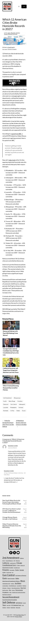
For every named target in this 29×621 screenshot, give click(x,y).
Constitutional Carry (9, 565)
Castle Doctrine (13, 563)
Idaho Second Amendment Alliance (11, 581)
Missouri (9, 588)
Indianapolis (22, 404)
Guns (4, 578)
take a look (12, 160)
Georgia (21, 570)
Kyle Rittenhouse (12, 585)
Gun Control (14, 404)
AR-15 (3, 560)
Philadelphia (13, 407)
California (5, 563)
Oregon (13, 590)
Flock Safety (12, 570)
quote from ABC (17, 134)
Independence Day (6, 583)
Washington (13, 607)
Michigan (24, 585)
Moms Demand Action (15, 588)
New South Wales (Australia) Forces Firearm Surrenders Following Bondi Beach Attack (11, 502)
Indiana (12, 583)
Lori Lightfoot (19, 585)
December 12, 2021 (13, 445)
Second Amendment (10, 597)
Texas (4, 605)
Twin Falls (8, 605)
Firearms (5, 570)
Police (10, 592)
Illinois (22, 581)
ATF (14, 560)
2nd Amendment (7, 398)
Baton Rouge (12, 401)
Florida (17, 570)
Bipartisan (18, 560)
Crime (18, 565)
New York (23, 588)
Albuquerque (17, 398)
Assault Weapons (9, 560)
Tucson (23, 410)
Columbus (19, 401)
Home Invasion (11, 578)
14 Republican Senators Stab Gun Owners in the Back (21, 422)
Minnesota (4, 588)
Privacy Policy (18, 616)
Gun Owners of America (20, 575)
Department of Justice (7, 567)
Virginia (8, 607)
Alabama (22, 558)
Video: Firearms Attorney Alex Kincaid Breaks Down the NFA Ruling (11, 525)
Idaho (17, 578)
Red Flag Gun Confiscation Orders (18, 592)
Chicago (19, 563)
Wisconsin (18, 607)
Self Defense (19, 602)
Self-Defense (8, 602)
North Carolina (5, 590)
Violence (4, 607)
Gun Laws (4, 49)
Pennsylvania (19, 590)
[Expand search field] (24, 6)
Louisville (5, 407)
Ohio (10, 590)
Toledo (18, 410)
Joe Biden (18, 583)
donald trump (17, 567)
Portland (21, 407)
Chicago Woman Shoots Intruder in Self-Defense (9, 518)
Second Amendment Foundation (9, 599)
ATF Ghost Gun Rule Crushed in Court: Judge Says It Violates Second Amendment (11, 510)
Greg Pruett (11, 47)
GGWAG (4, 572)
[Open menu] (19, 6)
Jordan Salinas (5, 585)
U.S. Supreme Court (16, 605)
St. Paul (12, 410)
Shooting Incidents (12, 49)
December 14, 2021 (9, 471)
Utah (23, 605)
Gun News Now (20, 615)
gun (12, 572)
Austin (5, 401)
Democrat (5, 404)
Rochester (5, 410)
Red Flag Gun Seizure (6, 594)
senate (24, 602)
